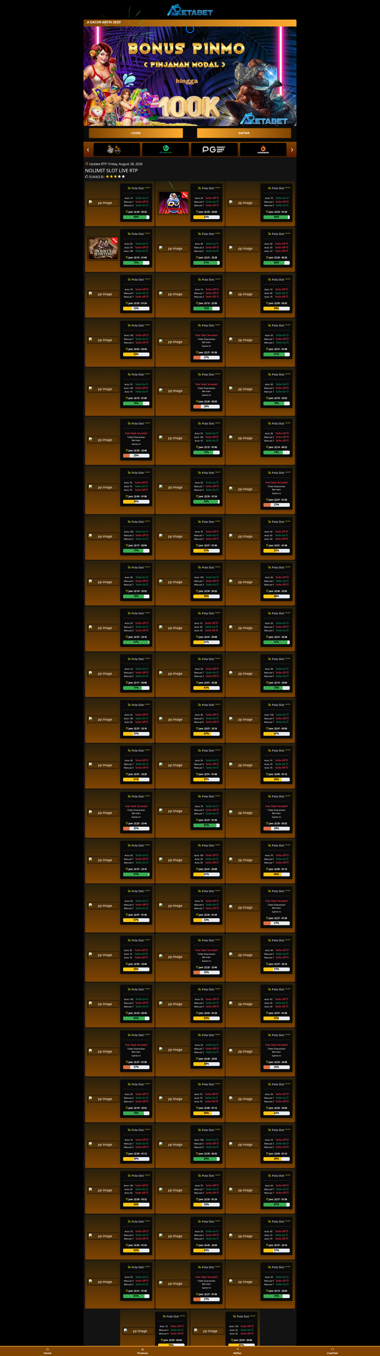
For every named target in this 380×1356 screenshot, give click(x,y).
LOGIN (136, 133)
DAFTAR (244, 133)
